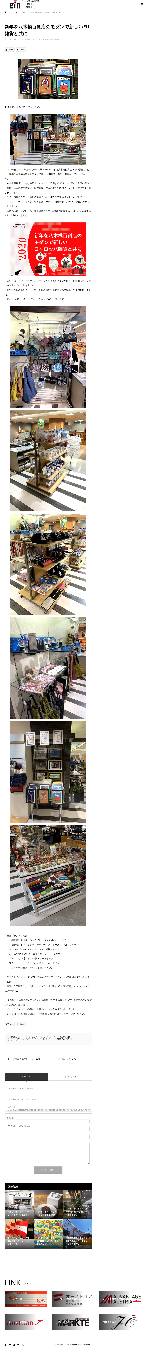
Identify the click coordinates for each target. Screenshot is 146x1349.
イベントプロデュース (18, 1039)
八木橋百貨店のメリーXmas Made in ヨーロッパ (55, 210)
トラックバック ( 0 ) (70, 1077)
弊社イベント (60, 39)
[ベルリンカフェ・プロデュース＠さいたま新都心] (19, 1200)
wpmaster (20, 1037)
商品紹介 (50, 39)
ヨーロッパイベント (32, 39)
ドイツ (41, 1039)
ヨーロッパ (49, 1039)
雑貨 (67, 1039)
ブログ (21, 39)
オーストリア (33, 1039)
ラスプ (43, 39)
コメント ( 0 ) (26, 1077)
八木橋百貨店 (60, 1039)
